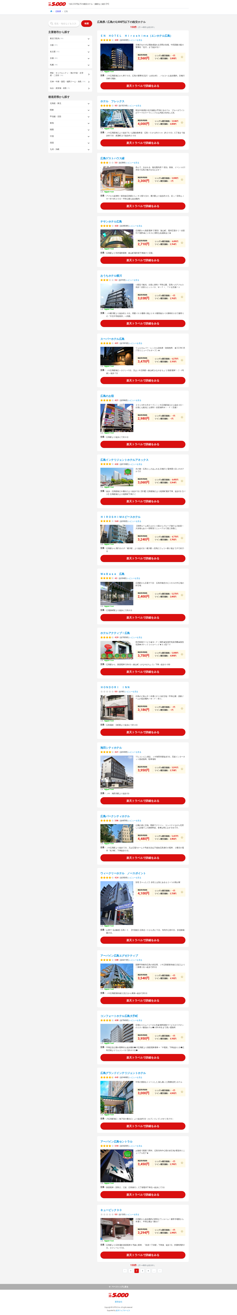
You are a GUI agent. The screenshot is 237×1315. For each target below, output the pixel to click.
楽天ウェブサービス (123, 1310)
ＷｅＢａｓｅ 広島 (112, 574)
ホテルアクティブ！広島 (115, 633)
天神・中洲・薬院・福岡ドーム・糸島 (67, 81)
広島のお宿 (107, 396)
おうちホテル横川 (111, 275)
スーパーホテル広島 (112, 339)
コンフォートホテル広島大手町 (119, 1016)
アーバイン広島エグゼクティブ (119, 955)
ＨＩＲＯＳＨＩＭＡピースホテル (120, 517)
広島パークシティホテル (115, 816)
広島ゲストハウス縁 (112, 158)
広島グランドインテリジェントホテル (123, 1073)
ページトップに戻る (120, 1287)
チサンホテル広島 (111, 221)
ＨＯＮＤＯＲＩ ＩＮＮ (115, 687)
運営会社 (118, 1302)
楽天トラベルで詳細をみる (142, 85)
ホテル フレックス (112, 101)
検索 (86, 23)
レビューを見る (135, 40)
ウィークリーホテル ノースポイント (123, 873)
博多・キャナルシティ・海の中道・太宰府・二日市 (66, 74)
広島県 (58, 11)
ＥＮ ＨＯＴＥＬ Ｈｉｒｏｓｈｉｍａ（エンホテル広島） (136, 35)
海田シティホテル (111, 747)
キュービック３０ (111, 1210)
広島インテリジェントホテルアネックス (124, 459)
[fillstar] (107, 40)
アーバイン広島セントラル (116, 1141)
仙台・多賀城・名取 (60, 88)
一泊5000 (57, 4)
